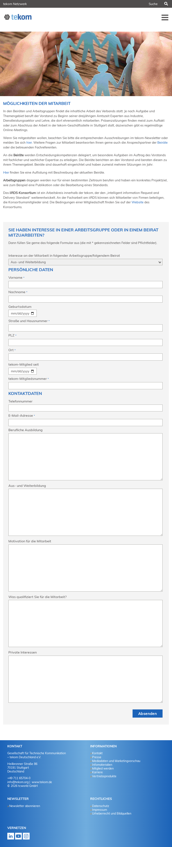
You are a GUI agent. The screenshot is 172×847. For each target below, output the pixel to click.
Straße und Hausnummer (29, 321)
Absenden (147, 713)
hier (29, 142)
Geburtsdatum (19, 306)
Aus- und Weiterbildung (27, 485)
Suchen (166, 4)
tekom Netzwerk (15, 4)
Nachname (17, 292)
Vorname (16, 277)
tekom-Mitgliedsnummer (28, 378)
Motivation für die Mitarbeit (29, 541)
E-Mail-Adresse (21, 415)
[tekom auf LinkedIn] (10, 837)
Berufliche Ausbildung (25, 430)
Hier (6, 172)
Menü (165, 17)
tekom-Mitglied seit (23, 364)
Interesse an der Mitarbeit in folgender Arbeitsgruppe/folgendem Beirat (64, 255)
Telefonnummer (20, 401)
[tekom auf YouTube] (18, 837)
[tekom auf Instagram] (26, 837)
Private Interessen (22, 652)
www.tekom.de (41, 782)
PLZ (12, 335)
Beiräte (162, 142)
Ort (12, 350)
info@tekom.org (18, 782)
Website (137, 202)
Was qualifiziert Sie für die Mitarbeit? (37, 597)
